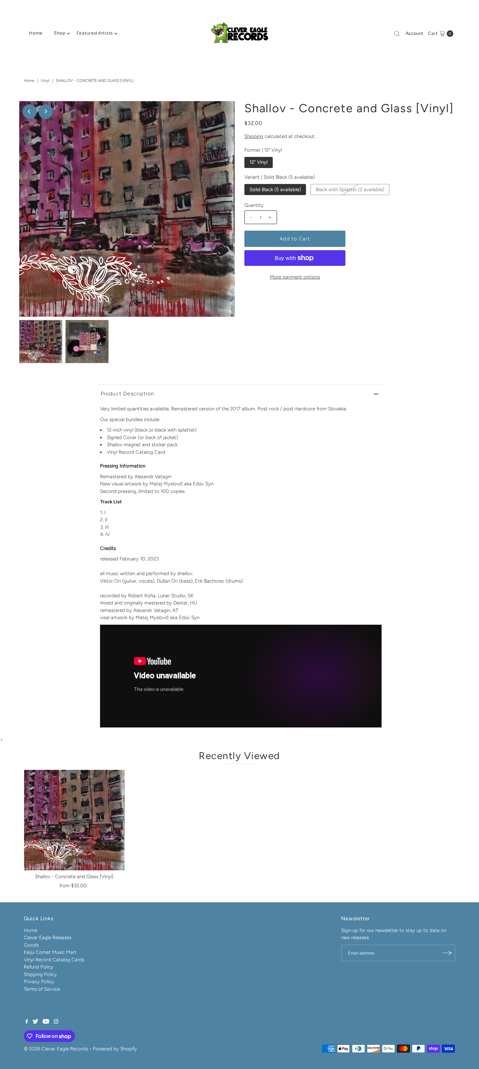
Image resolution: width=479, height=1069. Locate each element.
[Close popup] (362, 476)
